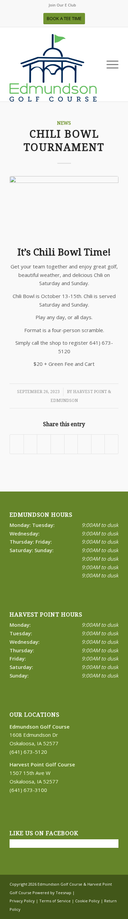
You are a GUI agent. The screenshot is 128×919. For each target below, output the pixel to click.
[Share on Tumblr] (71, 444)
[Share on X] (30, 444)
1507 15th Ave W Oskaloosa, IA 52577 (42, 773)
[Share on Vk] (84, 444)
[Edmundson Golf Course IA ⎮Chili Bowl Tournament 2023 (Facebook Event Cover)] (64, 206)
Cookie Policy (87, 900)
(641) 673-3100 (28, 789)
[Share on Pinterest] (44, 444)
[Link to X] (93, 909)
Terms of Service (55, 900)
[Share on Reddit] (98, 444)
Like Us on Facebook (44, 833)
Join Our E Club (62, 4)
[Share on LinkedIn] (57, 444)
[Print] (53, 68)
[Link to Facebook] (82, 909)
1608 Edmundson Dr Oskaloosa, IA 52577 (40, 735)
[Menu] (109, 64)
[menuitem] (62, 5)
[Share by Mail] (111, 444)
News (64, 123)
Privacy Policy (22, 900)
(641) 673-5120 (28, 751)
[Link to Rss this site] (103, 909)
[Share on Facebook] (17, 444)
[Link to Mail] (113, 909)
